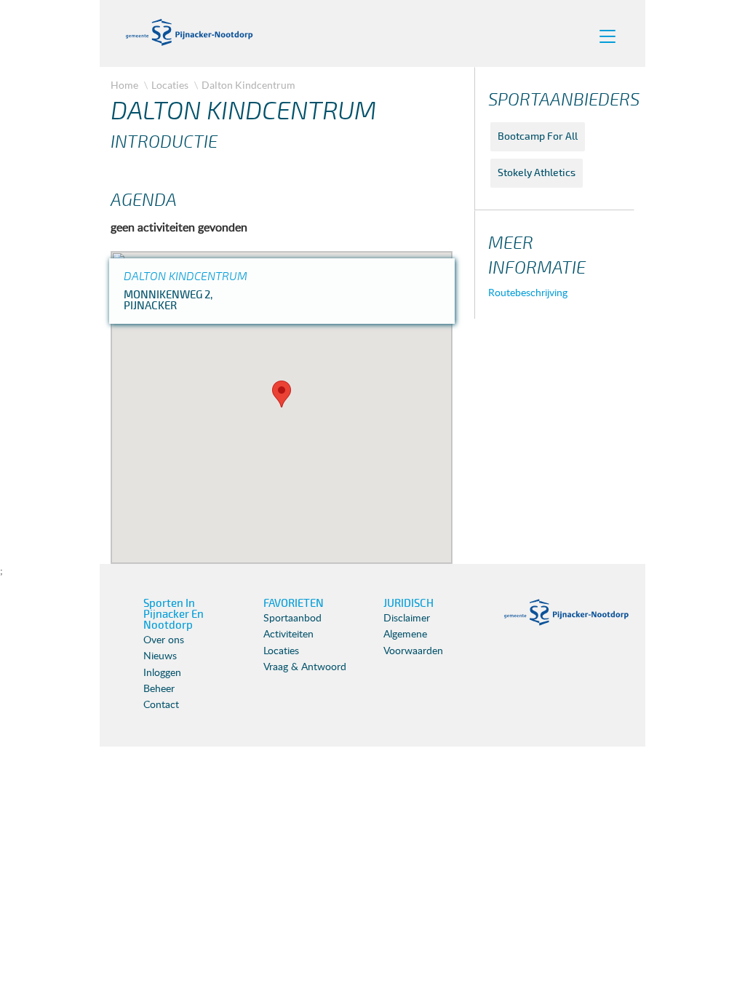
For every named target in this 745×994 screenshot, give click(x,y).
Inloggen (162, 673)
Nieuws (160, 656)
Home (124, 85)
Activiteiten (288, 634)
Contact (161, 705)
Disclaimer (406, 618)
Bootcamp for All (538, 136)
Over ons (163, 640)
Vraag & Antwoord (304, 667)
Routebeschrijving (527, 293)
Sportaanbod (292, 618)
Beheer (159, 689)
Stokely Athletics (536, 173)
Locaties (169, 85)
